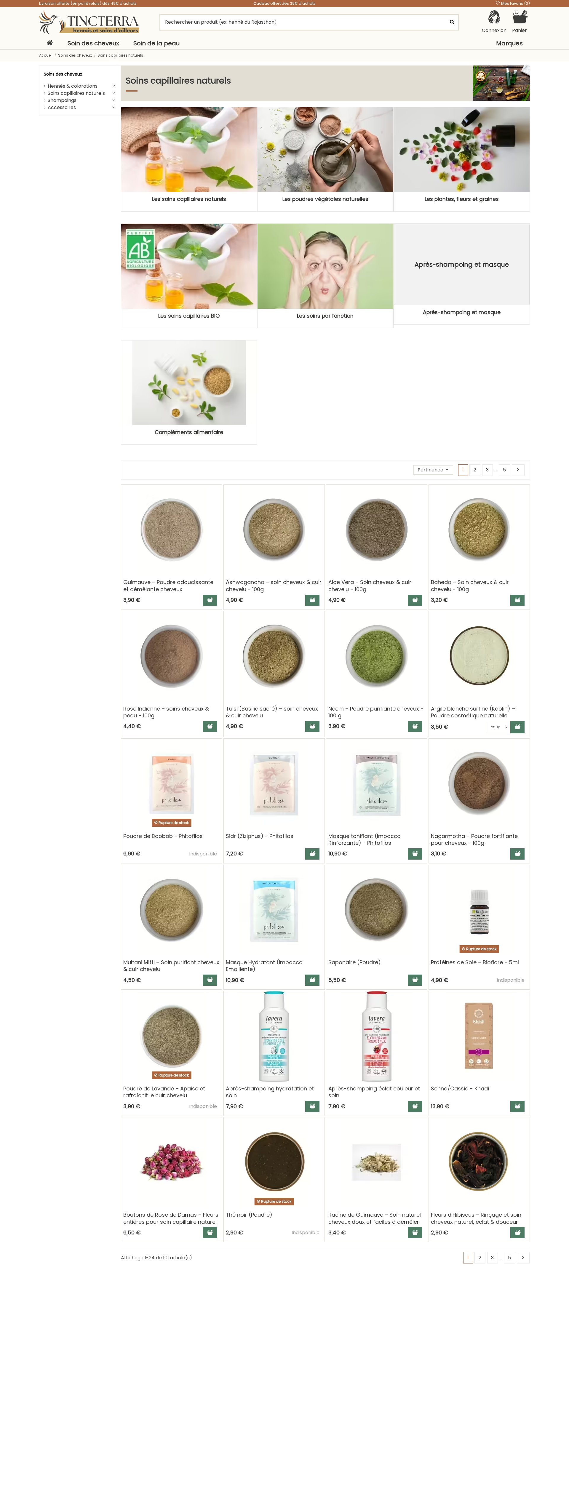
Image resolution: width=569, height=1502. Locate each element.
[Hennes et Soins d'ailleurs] (89, 22)
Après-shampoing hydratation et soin (270, 1092)
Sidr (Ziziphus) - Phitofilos (259, 836)
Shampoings (62, 100)
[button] (433, 470)
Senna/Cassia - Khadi (460, 1088)
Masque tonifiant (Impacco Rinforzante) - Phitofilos (364, 839)
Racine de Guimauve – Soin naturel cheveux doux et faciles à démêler (374, 1218)
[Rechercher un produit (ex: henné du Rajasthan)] (452, 22)
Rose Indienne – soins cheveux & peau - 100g (166, 712)
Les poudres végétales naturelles (325, 199)
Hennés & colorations (73, 86)
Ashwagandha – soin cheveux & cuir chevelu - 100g (274, 585)
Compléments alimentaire (189, 432)
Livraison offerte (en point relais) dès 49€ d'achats (88, 3)
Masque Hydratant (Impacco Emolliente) (264, 966)
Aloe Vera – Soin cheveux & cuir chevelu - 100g (369, 585)
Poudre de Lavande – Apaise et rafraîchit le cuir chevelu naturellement (164, 1095)
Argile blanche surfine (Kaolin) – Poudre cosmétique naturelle (473, 712)
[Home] (49, 43)
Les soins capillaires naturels (189, 199)
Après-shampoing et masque (462, 312)
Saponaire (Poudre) (354, 962)
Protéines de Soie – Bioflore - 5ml (475, 962)
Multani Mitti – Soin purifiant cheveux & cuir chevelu (171, 966)
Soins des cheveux (63, 74)
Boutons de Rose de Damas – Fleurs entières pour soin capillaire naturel (170, 1218)
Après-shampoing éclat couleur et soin (374, 1092)
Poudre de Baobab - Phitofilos (163, 836)
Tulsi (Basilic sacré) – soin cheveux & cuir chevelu (272, 712)
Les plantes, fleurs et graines (462, 199)
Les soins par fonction (325, 315)
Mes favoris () (515, 3)
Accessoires (62, 107)
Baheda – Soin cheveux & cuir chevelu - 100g (470, 585)
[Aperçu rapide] (217, 506)
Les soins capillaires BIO (189, 315)
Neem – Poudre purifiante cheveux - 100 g (375, 712)
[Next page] (518, 470)
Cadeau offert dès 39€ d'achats (284, 3)
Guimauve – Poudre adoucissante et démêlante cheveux (168, 585)
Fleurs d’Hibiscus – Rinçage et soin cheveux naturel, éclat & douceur (476, 1218)
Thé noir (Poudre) (249, 1214)
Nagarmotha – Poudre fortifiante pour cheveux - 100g (474, 839)
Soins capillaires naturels (76, 93)
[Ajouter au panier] (210, 600)
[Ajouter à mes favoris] (217, 495)
